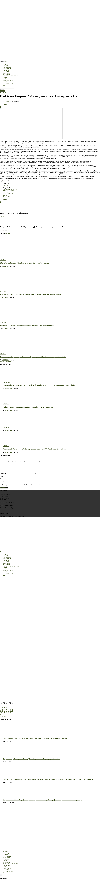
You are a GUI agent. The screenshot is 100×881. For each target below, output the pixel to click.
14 (8, 709)
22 (10, 711)
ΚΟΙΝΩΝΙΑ (3, 260)
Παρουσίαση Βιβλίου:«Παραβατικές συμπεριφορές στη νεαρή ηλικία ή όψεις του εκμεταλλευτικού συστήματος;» (42, 800)
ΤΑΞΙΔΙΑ (5, 195)
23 (12, 711)
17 (0, 711)
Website (2, 482)
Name (2, 476)
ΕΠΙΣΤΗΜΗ (6, 74)
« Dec (1, 716)
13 (6, 709)
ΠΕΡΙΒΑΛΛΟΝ (7, 65)
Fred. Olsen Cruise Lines (10, 189)
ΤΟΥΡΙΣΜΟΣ (6, 197)
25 (3, 712)
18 (2, 711)
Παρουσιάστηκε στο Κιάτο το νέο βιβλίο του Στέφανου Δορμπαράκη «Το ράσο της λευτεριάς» (35, 738)
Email (2, 479)
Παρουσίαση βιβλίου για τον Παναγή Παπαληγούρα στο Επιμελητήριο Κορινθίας (31, 759)
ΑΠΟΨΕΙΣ (6, 71)
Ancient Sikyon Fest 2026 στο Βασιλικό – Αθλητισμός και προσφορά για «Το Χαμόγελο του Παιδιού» (39, 385)
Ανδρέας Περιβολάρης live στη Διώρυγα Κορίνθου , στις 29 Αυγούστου (28, 407)
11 (2, 709)
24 (1, 712)
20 (6, 711)
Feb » (6, 716)
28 (8, 712)
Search (2, 90)
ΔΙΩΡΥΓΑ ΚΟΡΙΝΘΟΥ (9, 191)
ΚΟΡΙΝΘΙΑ (3, 92)
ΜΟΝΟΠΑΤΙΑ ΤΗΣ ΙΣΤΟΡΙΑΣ (11, 76)
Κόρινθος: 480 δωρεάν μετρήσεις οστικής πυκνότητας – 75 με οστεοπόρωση (27, 326)
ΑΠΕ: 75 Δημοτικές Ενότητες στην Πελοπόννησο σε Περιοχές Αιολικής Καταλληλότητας (31, 294)
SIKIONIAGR (5, 266)
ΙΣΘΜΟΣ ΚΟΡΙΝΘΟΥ (9, 192)
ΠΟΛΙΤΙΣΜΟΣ (7, 67)
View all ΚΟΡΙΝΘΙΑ (5, 361)
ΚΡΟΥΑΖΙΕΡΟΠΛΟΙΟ (9, 194)
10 (1, 709)
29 (10, 712)
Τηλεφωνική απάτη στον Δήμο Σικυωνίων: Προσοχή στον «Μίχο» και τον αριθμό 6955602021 (33, 357)
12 (4, 709)
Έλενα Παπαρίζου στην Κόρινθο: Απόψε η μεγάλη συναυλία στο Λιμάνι (25, 263)
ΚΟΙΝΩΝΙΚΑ (6, 70)
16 (12, 709)
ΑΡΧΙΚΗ (5, 64)
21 (8, 711)
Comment (3, 473)
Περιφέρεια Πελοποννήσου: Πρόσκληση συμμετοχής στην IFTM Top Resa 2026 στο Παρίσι (35, 449)
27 (6, 712)
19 (4, 711)
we (4, 85)
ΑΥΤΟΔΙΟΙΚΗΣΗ (7, 68)
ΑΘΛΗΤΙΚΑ (6, 77)
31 (0, 714)
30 (12, 712)
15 (10, 709)
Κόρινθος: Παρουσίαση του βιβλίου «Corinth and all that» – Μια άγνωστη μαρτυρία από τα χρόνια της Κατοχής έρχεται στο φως (48, 779)
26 (4, 712)
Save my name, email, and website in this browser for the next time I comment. (25, 485)
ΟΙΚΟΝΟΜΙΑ (6, 73)
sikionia (7, 101)
